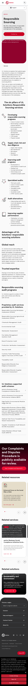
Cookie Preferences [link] (6, 648)
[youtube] (23, 635)
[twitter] (17, 635)
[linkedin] (13, 635)
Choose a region (6, 602)
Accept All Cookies (14, 682)
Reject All (13, 679)
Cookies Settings (14, 675)
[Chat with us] (21, 653)
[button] (2, 2)
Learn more (9, 671)
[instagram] (20, 635)
